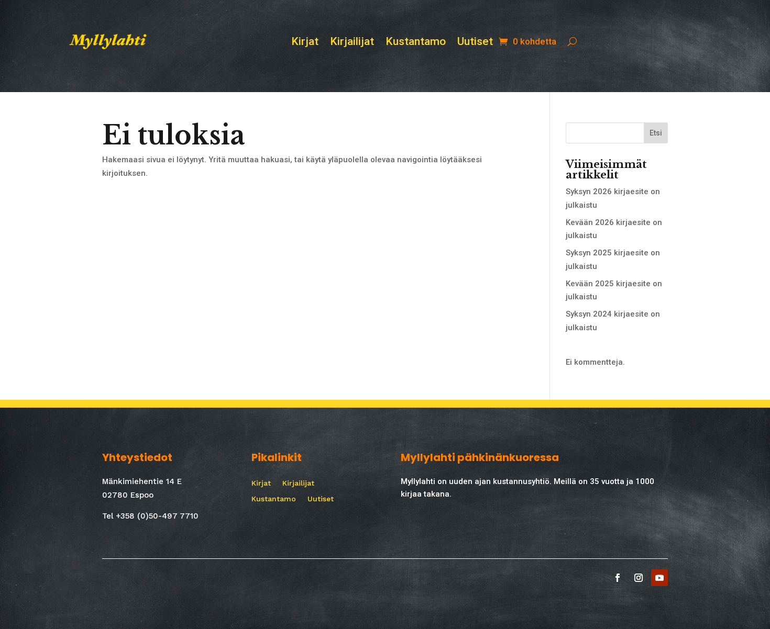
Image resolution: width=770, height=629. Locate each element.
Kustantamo (416, 43)
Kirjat (304, 43)
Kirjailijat (352, 43)
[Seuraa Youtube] (659, 577)
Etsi (656, 133)
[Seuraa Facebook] (617, 577)
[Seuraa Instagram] (638, 577)
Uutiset (475, 43)
